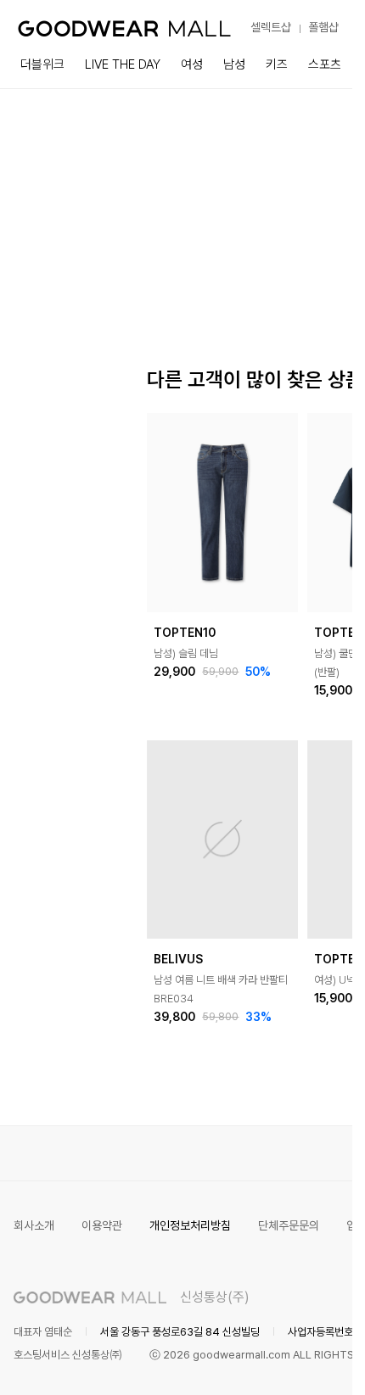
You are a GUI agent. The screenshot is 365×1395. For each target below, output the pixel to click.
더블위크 (42, 64)
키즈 (277, 64)
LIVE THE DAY (122, 64)
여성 (192, 64)
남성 (234, 64)
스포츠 (324, 64)
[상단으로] (271, 1361)
